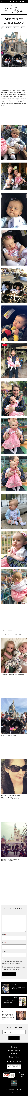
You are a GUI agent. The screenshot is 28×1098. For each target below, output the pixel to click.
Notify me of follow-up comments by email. (14, 967)
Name (4, 934)
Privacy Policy (14, 1057)
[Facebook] (10, 1)
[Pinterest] (17, 1)
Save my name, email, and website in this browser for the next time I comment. (12, 962)
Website (4, 951)
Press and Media (14, 1050)
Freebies (14, 1047)
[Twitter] (13, 1)
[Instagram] (20, 1)
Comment (5, 913)
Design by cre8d (14, 1092)
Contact (14, 1054)
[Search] (26, 1)
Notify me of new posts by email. (12, 969)
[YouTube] (23, 1)
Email (4, 943)
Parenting (10, 630)
